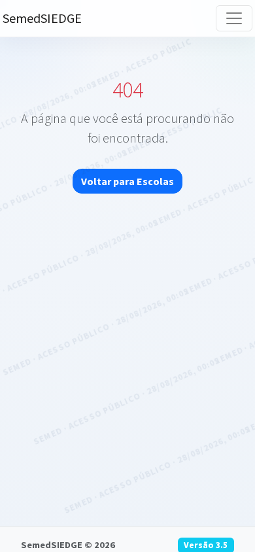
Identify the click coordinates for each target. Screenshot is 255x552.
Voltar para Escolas (127, 181)
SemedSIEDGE (42, 18)
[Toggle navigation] (234, 18)
